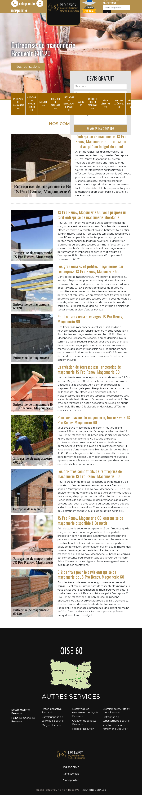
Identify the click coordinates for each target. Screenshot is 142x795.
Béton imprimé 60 (130, 103)
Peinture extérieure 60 (119, 103)
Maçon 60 (81, 103)
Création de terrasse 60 (55, 103)
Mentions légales (94, 790)
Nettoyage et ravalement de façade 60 (69, 103)
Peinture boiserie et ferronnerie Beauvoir (115, 727)
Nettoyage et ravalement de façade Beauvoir (85, 712)
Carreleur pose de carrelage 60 (92, 103)
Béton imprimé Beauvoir (20, 711)
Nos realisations (28, 67)
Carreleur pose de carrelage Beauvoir (53, 718)
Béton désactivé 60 (105, 103)
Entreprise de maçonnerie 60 (18, 103)
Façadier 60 (43, 103)
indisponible (27, 3)
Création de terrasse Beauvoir (84, 722)
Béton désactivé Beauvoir (52, 710)
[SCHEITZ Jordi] (71, 754)
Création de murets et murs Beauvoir (116, 710)
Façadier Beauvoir (83, 728)
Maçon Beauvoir (51, 725)
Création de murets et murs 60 (31, 103)
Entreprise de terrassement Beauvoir (116, 718)
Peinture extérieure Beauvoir (23, 719)
